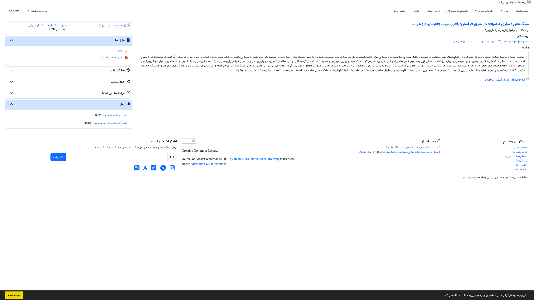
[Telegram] (163, 169)
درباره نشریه (520, 152)
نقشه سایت (520, 169)
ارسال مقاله (433, 11)
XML (120, 51)
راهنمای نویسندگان (457, 11)
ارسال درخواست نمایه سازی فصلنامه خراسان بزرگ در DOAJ (399, 152)
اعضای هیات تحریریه (516, 156)
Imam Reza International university (257, 159)
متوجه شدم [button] (14, 295)
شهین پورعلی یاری (463, 41)
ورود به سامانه (38, 11)
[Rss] (136, 169)
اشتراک (58, 157)
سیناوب (465, 177)
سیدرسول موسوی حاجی (515, 41)
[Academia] (145, 169)
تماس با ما (399, 11)
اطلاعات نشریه (485, 11)
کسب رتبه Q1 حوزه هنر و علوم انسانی (419, 147)
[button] (442, 295)
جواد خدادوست (486, 41)
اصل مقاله (112, 57)
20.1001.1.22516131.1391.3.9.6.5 (505, 79)
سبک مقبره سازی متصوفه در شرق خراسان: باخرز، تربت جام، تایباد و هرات (470, 24)
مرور (505, 11)
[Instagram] (172, 169)
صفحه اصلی (521, 11)
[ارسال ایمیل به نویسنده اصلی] (499, 41)
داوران (415, 11)
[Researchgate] (153, 169)
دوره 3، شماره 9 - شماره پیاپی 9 (46, 25)
